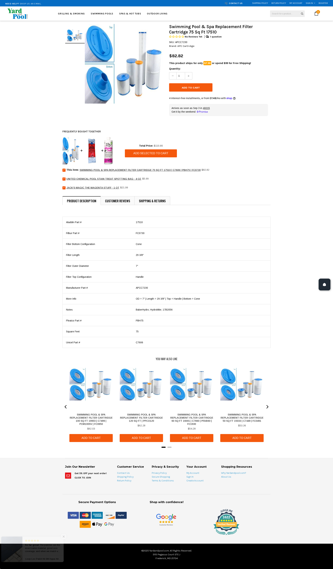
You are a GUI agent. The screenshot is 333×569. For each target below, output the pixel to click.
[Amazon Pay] (85, 524)
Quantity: (175, 68)
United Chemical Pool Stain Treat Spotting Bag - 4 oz (103, 178)
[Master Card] (85, 515)
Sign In (309, 3)
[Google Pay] (109, 524)
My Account (295, 3)
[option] (61, 3)
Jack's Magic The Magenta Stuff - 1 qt (92, 187)
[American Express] (97, 515)
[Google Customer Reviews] (166, 519)
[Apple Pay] (97, 524)
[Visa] (73, 515)
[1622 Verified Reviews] (166, 535)
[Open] (324, 284)
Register (323, 3)
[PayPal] (121, 515)
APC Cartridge (185, 46)
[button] (177, 36)
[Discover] (109, 515)
